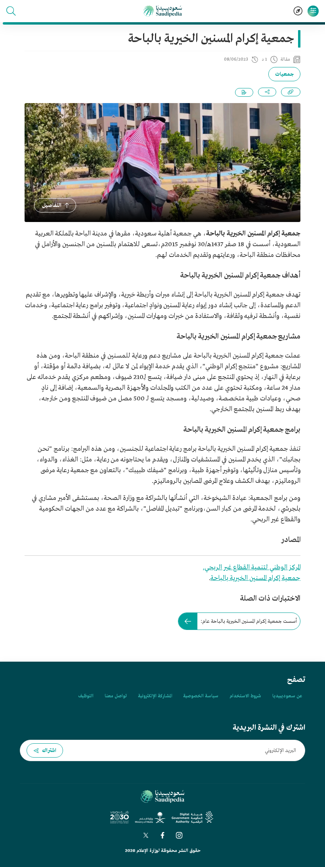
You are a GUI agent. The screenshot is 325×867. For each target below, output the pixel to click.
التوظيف (86, 696)
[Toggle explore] (298, 11)
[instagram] (179, 835)
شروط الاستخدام (245, 696)
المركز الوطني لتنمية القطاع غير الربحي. (251, 567)
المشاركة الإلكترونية (155, 696)
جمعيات (284, 74)
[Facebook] (162, 835)
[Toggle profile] (313, 11)
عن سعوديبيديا (287, 696)
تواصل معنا (116, 696)
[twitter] (145, 835)
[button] (11, 11)
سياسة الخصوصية (200, 696)
